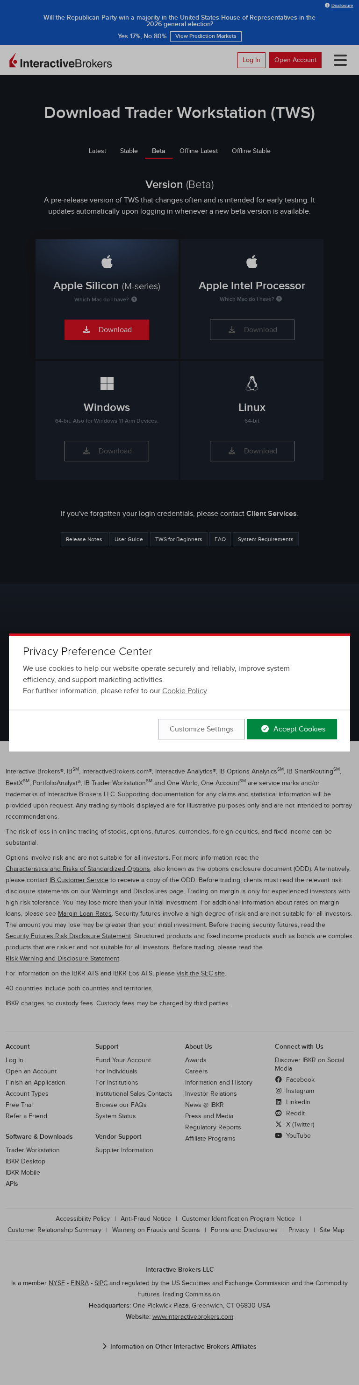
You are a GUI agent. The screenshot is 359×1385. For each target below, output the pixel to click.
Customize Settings (201, 729)
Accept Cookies (298, 729)
